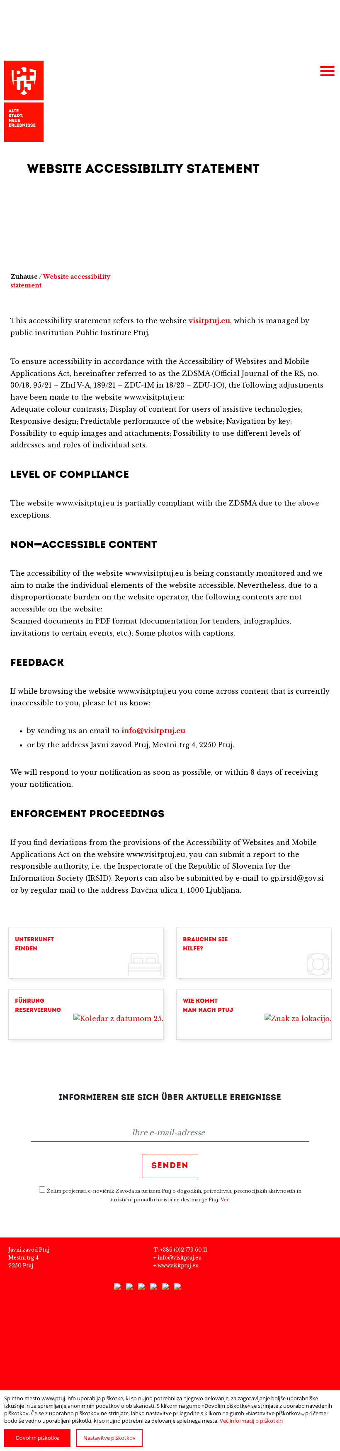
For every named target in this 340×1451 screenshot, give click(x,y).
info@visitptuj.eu (180, 1258)
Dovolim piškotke (37, 1437)
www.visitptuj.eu (178, 1265)
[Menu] (327, 72)
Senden (170, 1166)
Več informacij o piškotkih (251, 1420)
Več (225, 1200)
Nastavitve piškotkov (109, 1437)
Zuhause (24, 276)
